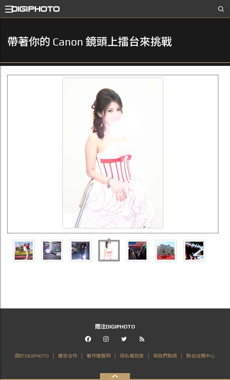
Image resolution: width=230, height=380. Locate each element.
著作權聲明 (99, 356)
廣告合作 (67, 356)
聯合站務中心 (200, 356)
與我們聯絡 (165, 356)
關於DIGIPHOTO (32, 356)
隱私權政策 (132, 356)
